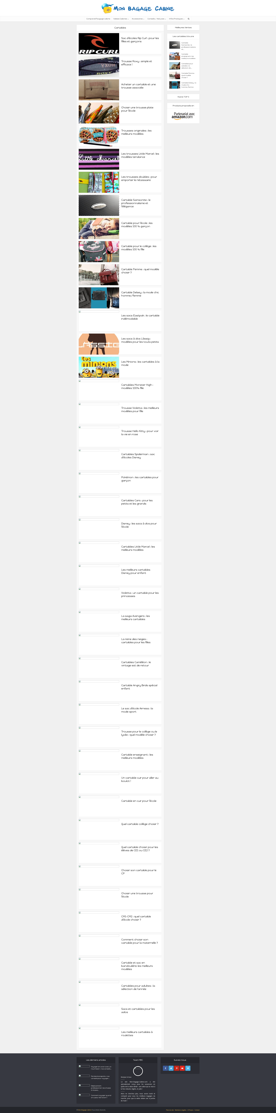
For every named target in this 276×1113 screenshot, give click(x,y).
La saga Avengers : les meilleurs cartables (135, 617)
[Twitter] (171, 1068)
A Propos (190, 1110)
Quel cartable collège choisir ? (139, 824)
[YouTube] (182, 1068)
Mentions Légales (180, 1110)
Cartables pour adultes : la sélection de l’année (138, 987)
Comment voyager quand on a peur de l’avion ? (101, 1096)
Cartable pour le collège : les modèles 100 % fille (138, 248)
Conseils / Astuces (155, 19)
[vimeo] (187, 1068)
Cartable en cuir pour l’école (138, 800)
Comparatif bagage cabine (98, 19)
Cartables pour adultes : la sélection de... (187, 66)
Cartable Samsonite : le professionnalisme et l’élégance (136, 203)
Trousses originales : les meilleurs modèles (136, 132)
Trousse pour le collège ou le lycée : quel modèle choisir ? (139, 733)
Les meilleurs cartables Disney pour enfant (135, 571)
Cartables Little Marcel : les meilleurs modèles (138, 548)
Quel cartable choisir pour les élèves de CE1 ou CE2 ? (139, 849)
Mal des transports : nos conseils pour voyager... (100, 1077)
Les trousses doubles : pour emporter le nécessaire (139, 178)
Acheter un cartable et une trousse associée (138, 86)
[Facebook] (165, 1068)
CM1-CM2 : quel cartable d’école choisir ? (136, 918)
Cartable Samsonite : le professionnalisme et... (188, 46)
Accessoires (137, 19)
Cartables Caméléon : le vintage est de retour (136, 664)
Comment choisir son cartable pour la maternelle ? (139, 941)
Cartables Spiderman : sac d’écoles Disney (138, 456)
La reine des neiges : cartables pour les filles (136, 641)
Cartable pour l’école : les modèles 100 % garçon (137, 224)
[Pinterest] (176, 1068)
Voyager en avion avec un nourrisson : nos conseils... (101, 1068)
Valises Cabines (120, 19)
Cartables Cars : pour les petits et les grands (137, 502)
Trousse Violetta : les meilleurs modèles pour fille (140, 409)
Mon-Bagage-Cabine (85, 1110)
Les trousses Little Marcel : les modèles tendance (140, 155)
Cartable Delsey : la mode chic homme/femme (140, 294)
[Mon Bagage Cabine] (138, 8)
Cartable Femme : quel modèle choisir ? (188, 75)
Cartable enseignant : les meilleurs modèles (137, 756)
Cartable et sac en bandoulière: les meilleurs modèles (137, 966)
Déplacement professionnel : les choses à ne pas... (101, 1088)
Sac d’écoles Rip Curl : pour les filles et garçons (140, 40)
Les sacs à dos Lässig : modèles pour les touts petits (140, 340)
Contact (196, 1110)
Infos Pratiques (176, 19)
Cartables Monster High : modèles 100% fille (137, 386)
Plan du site (170, 1110)
